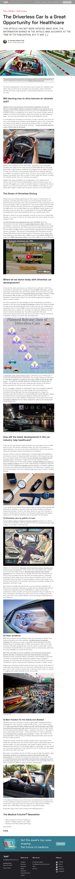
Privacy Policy (7, 868)
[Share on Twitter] (4, 831)
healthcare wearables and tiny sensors (27, 465)
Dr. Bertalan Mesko (38, 862)
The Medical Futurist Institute (41, 864)
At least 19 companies (27, 304)
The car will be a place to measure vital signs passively (20, 521)
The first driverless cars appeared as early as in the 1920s (21, 222)
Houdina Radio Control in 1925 (34, 224)
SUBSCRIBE (60, 843)
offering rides (25, 375)
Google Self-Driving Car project (33, 293)
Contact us (67, 2)
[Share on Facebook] (6, 831)
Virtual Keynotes (25, 873)
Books (22, 868)
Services (50, 2)
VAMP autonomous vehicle (19, 237)
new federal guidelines (10, 399)
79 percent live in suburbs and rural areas (20, 733)
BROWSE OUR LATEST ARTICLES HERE (36, 80)
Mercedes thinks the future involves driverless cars (36, 568)
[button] (61, 2)
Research (56, 2)
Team (34, 866)
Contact (35, 868)
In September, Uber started (11, 375)
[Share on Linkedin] (7, 831)
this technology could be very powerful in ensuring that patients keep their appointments (28, 755)
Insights (44, 2)
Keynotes (38, 2)
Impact (23, 875)
